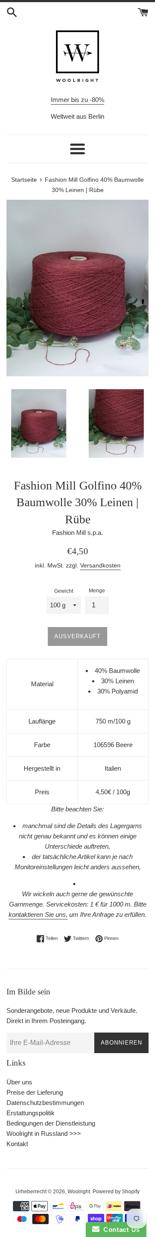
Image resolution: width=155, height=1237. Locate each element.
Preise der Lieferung (34, 1092)
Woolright (79, 1192)
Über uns (19, 1082)
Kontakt (17, 1143)
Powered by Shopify (116, 1192)
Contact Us (119, 1229)
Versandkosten (100, 565)
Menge (97, 591)
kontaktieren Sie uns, (38, 914)
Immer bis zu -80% (77, 99)
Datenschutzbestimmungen (45, 1102)
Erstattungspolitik (30, 1113)
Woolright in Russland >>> (43, 1133)
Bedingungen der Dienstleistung (50, 1123)
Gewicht (63, 591)
